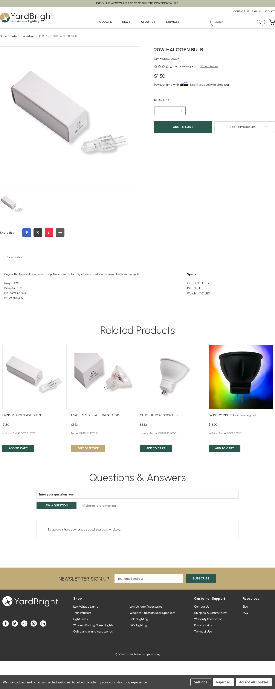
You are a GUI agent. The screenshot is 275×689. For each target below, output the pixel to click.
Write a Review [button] (209, 66)
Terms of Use (203, 631)
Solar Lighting (139, 619)
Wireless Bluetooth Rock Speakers (152, 613)
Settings (200, 682)
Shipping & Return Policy (210, 613)
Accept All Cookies (254, 682)
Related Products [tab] (137, 330)
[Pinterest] (34, 623)
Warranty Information (208, 619)
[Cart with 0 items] (271, 22)
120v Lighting (138, 625)
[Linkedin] (43, 623)
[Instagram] (24, 623)
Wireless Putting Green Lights (93, 625)
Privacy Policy (203, 625)
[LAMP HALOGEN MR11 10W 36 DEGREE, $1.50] (103, 377)
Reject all (223, 682)
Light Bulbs (80, 619)
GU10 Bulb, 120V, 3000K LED (159, 415)
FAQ (245, 613)
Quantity (161, 100)
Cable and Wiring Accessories (93, 631)
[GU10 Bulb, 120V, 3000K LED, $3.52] (172, 377)
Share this (7, 233)
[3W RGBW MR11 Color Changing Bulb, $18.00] (241, 377)
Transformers (82, 613)
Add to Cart (18, 448)
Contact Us (241, 11)
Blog (245, 606)
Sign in (256, 11)
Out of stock (88, 448)
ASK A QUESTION (56, 505)
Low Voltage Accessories (146, 606)
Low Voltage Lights (85, 606)
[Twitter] (15, 623)
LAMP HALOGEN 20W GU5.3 (21, 415)
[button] (26, 232)
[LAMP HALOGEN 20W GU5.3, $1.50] (34, 377)
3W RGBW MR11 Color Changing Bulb (233, 415)
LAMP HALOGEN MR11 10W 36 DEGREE (96, 415)
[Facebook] (5, 623)
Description (14, 257)
